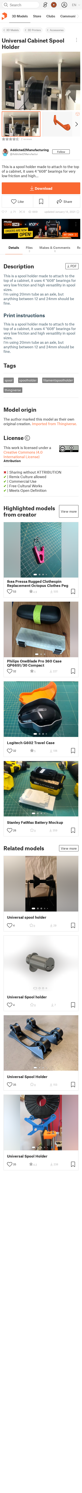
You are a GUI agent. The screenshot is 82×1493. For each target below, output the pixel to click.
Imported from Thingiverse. (54, 423)
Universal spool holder (26, 917)
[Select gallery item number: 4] (46, 574)
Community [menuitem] (69, 16)
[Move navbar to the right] (77, 16)
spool (8, 380)
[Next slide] (76, 124)
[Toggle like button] (9, 591)
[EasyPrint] (45, 5)
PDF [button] (73, 266)
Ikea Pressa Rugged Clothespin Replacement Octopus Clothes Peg (37, 583)
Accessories (57, 29)
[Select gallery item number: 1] (35, 574)
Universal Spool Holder (27, 1077)
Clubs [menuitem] (50, 16)
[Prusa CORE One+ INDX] (41, 229)
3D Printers (34, 29)
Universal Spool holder (27, 997)
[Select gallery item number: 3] (43, 574)
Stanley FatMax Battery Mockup (35, 822)
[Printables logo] (4, 16)
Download (43, 188)
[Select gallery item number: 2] (39, 574)
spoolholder (28, 380)
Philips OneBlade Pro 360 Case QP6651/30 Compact (34, 663)
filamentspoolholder (58, 380)
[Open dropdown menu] (76, 40)
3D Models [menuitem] (20, 16)
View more (69, 511)
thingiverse (13, 390)
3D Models (12, 29)
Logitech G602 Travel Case (31, 743)
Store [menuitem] (37, 16)
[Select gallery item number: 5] (48, 813)
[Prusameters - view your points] (54, 5)
